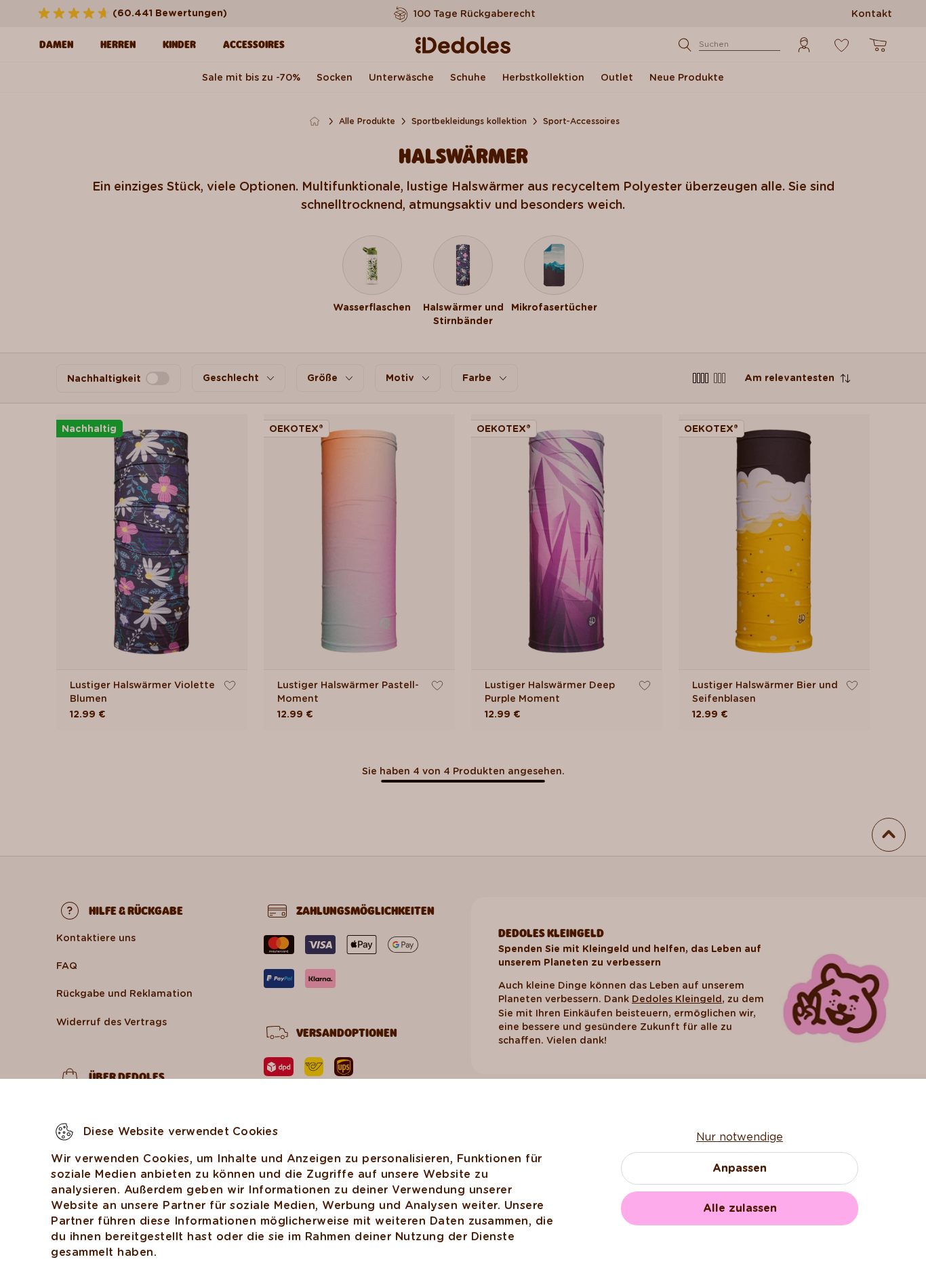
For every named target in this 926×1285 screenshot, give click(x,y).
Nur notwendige (739, 1136)
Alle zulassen (740, 1208)
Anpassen (739, 1168)
